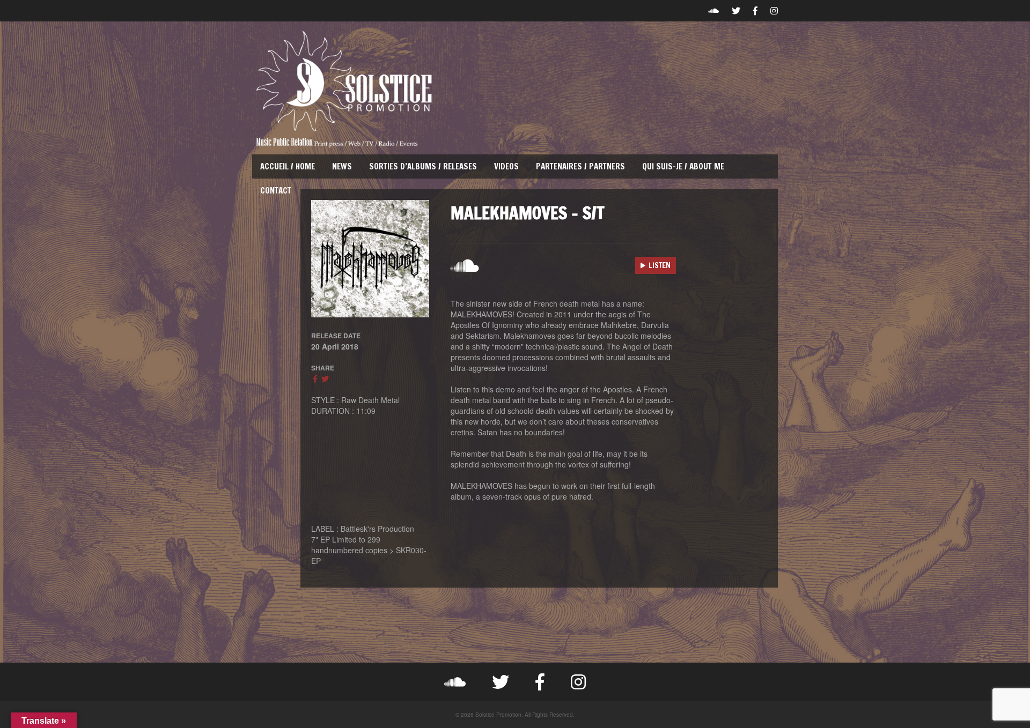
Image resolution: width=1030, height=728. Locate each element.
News (342, 166)
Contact (275, 190)
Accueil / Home (287, 166)
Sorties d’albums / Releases (423, 166)
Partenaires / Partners (580, 166)
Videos (506, 166)
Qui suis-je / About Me (683, 166)
